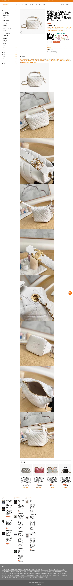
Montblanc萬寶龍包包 (7, 28)
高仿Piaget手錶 (25, 577)
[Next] (71, 477)
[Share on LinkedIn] (56, 52)
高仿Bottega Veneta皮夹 (61, 569)
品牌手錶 (3, 52)
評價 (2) (23, 56)
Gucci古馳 (4, 22)
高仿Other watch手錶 (56, 575)
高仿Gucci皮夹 (43, 573)
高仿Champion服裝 (36, 571)
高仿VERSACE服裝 (44, 577)
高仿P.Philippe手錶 (5, 577)
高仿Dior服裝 (4, 573)
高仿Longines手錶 (23, 575)
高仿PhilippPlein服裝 (19, 577)
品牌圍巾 (3, 47)
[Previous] (20, 477)
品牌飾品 (3, 63)
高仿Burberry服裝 (12, 571)
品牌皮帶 (3, 56)
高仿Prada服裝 (31, 577)
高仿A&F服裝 (38, 569)
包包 (50, 0)
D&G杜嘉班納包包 (6, 15)
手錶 (58, 0)
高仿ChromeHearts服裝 (57, 571)
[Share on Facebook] (47, 52)
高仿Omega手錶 (49, 575)
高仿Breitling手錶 (5, 571)
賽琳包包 (4, 45)
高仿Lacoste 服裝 (16, 575)
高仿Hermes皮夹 (63, 573)
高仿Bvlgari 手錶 (18, 571)
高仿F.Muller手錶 (10, 573)
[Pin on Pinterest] (54, 52)
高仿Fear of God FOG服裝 (18, 573)
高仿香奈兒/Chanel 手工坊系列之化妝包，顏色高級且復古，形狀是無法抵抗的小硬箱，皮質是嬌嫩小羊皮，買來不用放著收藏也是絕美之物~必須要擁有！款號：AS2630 (65, 480)
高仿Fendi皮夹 (31, 573)
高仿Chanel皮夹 (49, 571)
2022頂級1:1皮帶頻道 (22, 569)
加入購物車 (56, 41)
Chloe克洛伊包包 (6, 13)
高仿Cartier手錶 (29, 571)
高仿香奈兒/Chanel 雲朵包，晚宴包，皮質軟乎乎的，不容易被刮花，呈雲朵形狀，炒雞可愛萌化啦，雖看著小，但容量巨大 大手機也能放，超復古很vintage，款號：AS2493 (26, 480)
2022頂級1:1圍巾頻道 (5, 569)
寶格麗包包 (5, 38)
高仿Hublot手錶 (4, 575)
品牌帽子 (3, 50)
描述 (21, 56)
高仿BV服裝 (24, 571)
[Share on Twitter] (50, 52)
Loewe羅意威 (5, 25)
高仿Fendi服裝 (26, 573)
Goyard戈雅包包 (6, 20)
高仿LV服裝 (37, 575)
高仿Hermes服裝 (56, 573)
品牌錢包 (3, 58)
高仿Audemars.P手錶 (44, 569)
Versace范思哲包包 (6, 33)
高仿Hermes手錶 (49, 573)
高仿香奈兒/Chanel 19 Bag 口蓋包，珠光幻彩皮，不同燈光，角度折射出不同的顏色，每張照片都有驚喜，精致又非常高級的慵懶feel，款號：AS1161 (52, 480)
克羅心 (4, 36)
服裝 (55, 0)
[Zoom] (21, 32)
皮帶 (64, 0)
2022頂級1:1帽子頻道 (14, 569)
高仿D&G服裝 (64, 571)
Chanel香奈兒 (5, 12)
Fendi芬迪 (4, 18)
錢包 (66, 0)
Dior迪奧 (4, 17)
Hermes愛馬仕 (5, 23)
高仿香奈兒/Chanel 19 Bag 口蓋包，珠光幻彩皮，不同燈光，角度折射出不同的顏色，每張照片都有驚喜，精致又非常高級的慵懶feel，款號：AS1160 (39, 480)
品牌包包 (3, 10)
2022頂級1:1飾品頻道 (31, 569)
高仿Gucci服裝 (37, 573)
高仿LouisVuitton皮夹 (30, 575)
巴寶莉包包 (5, 41)
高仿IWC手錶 (10, 575)
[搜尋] (12, 4)
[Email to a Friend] (52, 52)
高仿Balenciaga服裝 (52, 569)
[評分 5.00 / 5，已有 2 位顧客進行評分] (59, 23)
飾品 (69, 0)
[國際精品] (6, 4)
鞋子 (52, 0)
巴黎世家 (4, 43)
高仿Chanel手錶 (43, 571)
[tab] (21, 56)
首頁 (47, 0)
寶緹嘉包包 (5, 40)
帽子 (61, 0)
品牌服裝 (3, 54)
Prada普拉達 (5, 30)
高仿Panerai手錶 (12, 577)
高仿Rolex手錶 (37, 577)
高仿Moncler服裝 (43, 575)
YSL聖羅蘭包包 (5, 35)
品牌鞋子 (3, 61)
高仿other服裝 (63, 575)
